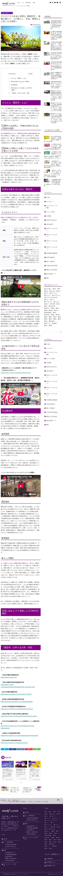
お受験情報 (49, 858)
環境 (55, 319)
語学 (46, 325)
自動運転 (55, 323)
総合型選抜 (52, 321)
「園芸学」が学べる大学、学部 (20, 93)
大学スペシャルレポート (51, 229)
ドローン (47, 299)
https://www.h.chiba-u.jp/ (9, 677)
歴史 (46, 319)
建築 (53, 314)
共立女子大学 (52, 306)
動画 (53, 308)
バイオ (53, 299)
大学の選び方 (50, 224)
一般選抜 (53, 826)
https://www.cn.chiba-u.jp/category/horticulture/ (16, 372)
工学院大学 (48, 314)
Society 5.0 (53, 291)
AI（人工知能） (48, 288)
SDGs (47, 291)
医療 (46, 310)
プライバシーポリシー (24, 874)
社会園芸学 (14, 84)
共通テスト (48, 308)
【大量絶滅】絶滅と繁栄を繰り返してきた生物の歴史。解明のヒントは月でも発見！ (52, 183)
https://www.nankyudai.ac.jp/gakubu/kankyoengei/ (17, 709)
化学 (58, 308)
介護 (59, 826)
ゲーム (47, 293)
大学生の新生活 (50, 257)
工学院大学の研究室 (51, 265)
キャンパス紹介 (50, 212)
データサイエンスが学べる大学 (51, 297)
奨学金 (51, 310)
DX (59, 288)
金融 (51, 325)
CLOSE (30, 73)
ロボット (47, 826)
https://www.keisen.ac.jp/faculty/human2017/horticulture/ (19, 716)
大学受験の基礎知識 (51, 253)
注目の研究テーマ (7, 13)
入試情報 (48, 216)
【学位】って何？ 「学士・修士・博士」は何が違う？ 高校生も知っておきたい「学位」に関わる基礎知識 (53, 173)
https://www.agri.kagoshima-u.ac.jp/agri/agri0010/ (17, 701)
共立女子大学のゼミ (51, 220)
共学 (46, 306)
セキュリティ (48, 295)
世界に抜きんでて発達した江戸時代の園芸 (21, 89)
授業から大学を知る (51, 269)
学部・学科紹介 (50, 261)
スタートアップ (54, 293)
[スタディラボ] (8, 5)
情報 (46, 316)
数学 (51, 316)
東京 (60, 316)
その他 (48, 197)
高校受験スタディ (51, 865)
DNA (55, 288)
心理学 (58, 314)
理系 (51, 319)
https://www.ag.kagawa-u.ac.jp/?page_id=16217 (16, 694)
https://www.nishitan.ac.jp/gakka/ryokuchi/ (14, 742)
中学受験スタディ (51, 862)
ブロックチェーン (49, 301)
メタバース (57, 301)
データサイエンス (56, 295)
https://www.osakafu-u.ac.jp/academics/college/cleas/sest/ (19, 735)
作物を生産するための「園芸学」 (21, 81)
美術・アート (48, 323)
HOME (19, 2)
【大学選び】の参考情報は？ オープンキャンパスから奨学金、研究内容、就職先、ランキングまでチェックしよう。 (52, 155)
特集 (34, 2)
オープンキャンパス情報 (23, 5)
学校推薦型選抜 (48, 312)
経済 (46, 321)
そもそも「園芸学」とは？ (19, 78)
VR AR (59, 291)
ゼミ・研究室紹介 (26, 2)
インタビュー (50, 201)
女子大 (56, 310)
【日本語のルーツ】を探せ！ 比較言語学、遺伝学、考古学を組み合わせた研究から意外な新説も (52, 164)
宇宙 (55, 312)
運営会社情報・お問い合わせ (10, 874)
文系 (55, 316)
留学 (60, 319)
